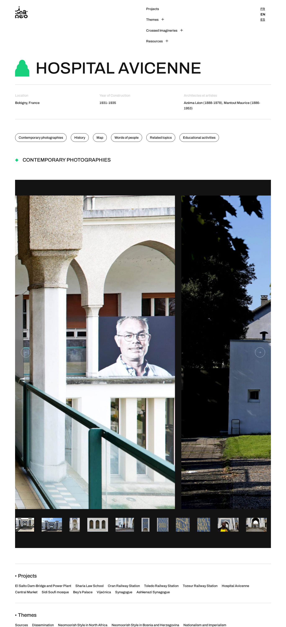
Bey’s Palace (83, 592)
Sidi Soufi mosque (55, 592)
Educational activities (199, 137)
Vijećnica (104, 592)
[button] (25, 524)
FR (262, 8)
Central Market (26, 592)
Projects (152, 8)
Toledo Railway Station (161, 585)
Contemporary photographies (41, 137)
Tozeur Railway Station (200, 585)
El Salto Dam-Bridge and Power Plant (43, 585)
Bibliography (195, 25)
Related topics (161, 137)
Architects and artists (202, 8)
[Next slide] (260, 352)
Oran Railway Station (124, 585)
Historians (194, 41)
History (79, 137)
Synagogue (123, 592)
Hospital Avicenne (235, 585)
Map (100, 137)
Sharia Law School (89, 585)
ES (262, 19)
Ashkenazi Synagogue (153, 592)
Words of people (127, 137)
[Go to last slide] (26, 352)
